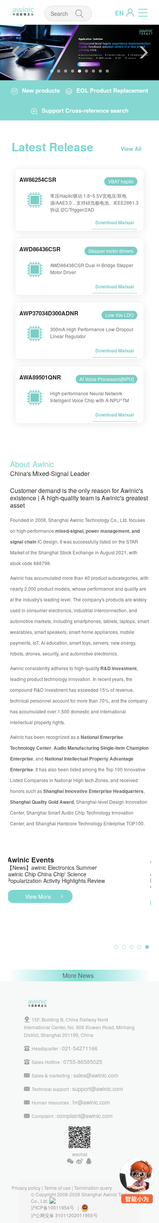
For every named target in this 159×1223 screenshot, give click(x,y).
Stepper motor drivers (111, 250)
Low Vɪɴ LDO (119, 315)
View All (131, 149)
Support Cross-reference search (85, 110)
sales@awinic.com (95, 1075)
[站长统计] (52, 1201)
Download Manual (114, 222)
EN (119, 12)
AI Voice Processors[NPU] (107, 379)
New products (41, 90)
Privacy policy (26, 1187)
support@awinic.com (97, 1089)
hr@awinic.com (91, 1102)
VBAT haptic (121, 181)
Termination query (93, 1187)
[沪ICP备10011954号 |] (89, 1207)
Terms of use (57, 1187)
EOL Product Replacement (112, 90)
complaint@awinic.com (85, 1116)
